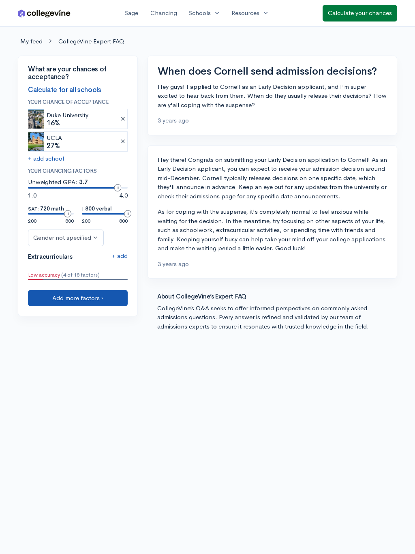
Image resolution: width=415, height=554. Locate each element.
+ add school (46, 158)
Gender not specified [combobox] (62, 237)
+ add (120, 256)
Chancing (163, 13)
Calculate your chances (360, 13)
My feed (31, 41)
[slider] (117, 187)
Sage (131, 13)
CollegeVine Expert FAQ (91, 41)
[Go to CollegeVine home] (44, 13)
